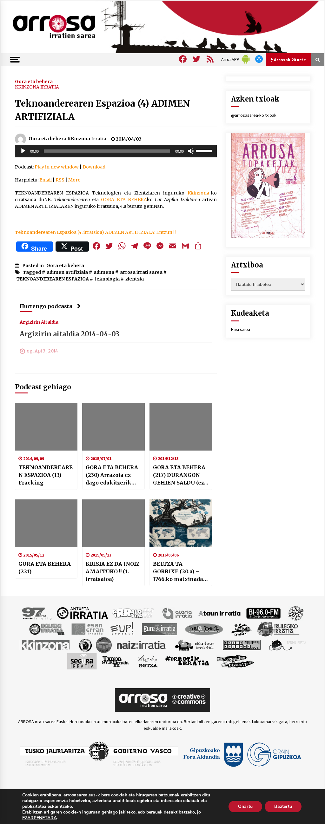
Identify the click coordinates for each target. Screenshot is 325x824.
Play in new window (57, 167)
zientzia (134, 279)
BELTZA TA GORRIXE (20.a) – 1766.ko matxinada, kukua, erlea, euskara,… (178, 572)
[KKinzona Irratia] (45, 644)
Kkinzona (198, 193)
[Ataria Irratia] (177, 613)
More (74, 180)
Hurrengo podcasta (46, 306)
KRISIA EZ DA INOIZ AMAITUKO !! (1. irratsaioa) (112, 571)
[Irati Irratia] (241, 628)
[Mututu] (191, 151)
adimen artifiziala (67, 272)
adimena (104, 272)
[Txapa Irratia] (115, 660)
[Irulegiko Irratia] (278, 628)
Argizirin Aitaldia (39, 321)
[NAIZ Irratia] (141, 644)
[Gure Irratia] (159, 628)
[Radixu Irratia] (287, 644)
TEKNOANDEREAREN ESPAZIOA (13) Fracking (45, 475)
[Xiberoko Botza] (147, 660)
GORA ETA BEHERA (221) (44, 568)
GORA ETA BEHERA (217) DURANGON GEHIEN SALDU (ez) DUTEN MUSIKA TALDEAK (179, 475)
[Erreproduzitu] (23, 151)
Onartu (245, 806)
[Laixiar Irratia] (104, 644)
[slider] (205, 150)
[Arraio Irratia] (133, 613)
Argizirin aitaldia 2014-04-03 (69, 334)
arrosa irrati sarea (141, 272)
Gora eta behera (34, 81)
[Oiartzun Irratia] (194, 644)
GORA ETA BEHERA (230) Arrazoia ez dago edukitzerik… (112, 475)
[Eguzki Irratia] (46, 628)
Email (45, 180)
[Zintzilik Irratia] (235, 660)
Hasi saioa (240, 329)
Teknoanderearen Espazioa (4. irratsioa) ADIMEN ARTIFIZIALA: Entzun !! (95, 232)
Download (94, 167)
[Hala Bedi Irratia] (204, 628)
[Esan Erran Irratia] (87, 628)
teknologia (107, 279)
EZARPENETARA (39, 818)
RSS (60, 180)
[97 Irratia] (37, 613)
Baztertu (283, 806)
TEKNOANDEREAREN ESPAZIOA (53, 279)
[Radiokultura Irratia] (241, 644)
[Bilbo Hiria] (263, 613)
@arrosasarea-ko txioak (253, 115)
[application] (116, 151)
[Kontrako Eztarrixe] (85, 644)
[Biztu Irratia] (296, 613)
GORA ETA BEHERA (124, 199)
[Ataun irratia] (219, 613)
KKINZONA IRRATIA (37, 87)
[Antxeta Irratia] (82, 613)
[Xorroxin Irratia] (187, 660)
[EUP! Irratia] (122, 628)
